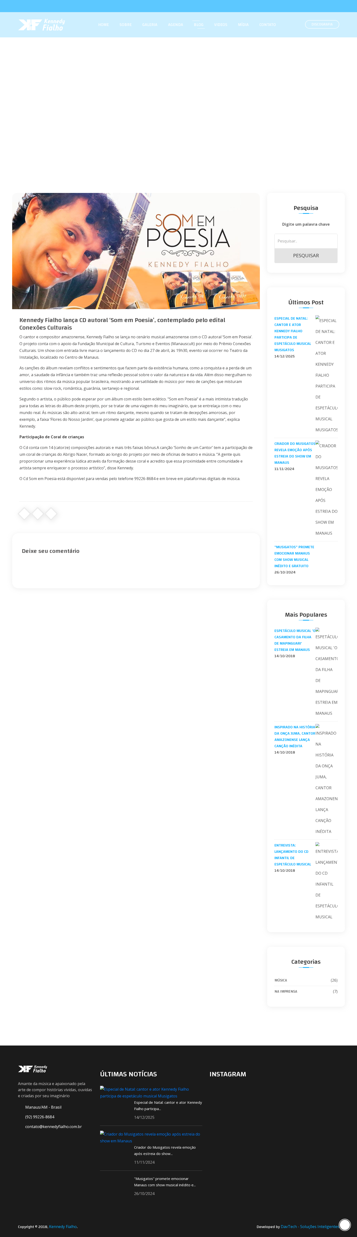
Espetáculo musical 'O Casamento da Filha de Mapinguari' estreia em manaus (294, 640)
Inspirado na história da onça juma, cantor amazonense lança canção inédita (294, 736)
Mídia (243, 24)
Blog (199, 24)
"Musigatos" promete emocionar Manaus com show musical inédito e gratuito (294, 556)
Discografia (322, 24)
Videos (220, 24)
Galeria (149, 24)
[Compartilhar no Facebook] (24, 514)
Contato (267, 24)
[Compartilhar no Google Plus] (37, 514)
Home (103, 24)
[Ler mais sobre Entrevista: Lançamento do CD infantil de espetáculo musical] (326, 882)
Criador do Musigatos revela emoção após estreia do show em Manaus (294, 453)
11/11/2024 (284, 469)
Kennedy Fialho (63, 1226)
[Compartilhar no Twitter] (51, 514)
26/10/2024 (285, 572)
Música (306, 980)
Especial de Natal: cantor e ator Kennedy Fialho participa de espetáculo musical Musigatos (292, 334)
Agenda (175, 24)
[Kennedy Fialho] (32, 1069)
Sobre (125, 24)
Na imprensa (306, 991)
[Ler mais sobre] (326, 549)
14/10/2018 (284, 656)
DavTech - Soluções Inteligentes (310, 1226)
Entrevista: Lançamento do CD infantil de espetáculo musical (292, 854)
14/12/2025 (284, 356)
